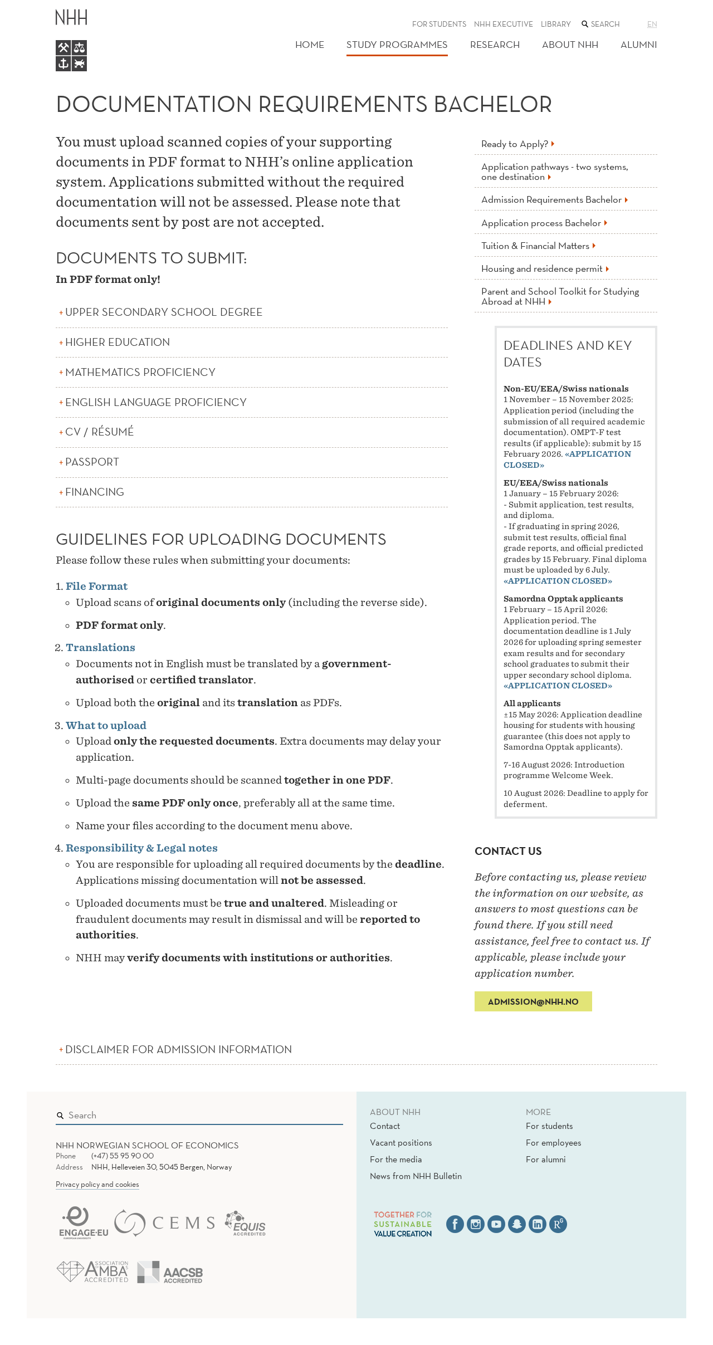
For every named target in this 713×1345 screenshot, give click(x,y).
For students (439, 24)
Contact (385, 1125)
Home (309, 44)
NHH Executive (503, 24)
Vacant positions (401, 1142)
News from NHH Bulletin (416, 1175)
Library (556, 24)
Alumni (639, 44)
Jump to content (34, 7)
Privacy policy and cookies (97, 1184)
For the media (396, 1159)
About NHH (570, 44)
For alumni (546, 1159)
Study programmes (397, 44)
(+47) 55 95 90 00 (122, 1156)
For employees (554, 1142)
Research (495, 44)
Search (318, 1112)
